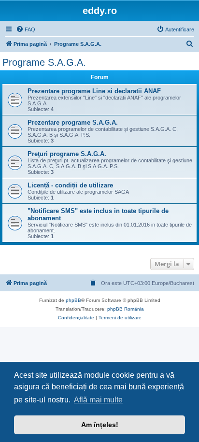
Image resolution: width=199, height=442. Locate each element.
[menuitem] (25, 29)
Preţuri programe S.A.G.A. (67, 153)
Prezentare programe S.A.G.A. (73, 122)
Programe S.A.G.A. (44, 62)
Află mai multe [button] (98, 400)
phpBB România (125, 309)
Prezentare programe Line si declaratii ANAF (94, 91)
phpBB (73, 300)
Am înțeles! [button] (99, 424)
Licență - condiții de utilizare (70, 185)
